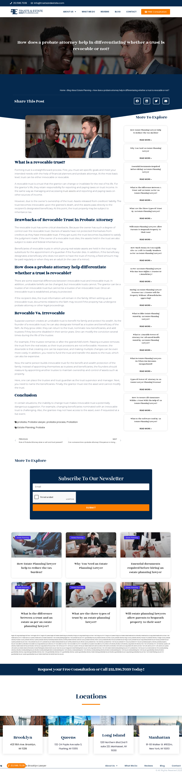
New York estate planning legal (58, 638)
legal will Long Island (16, 635)
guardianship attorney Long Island (20, 652)
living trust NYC (101, 635)
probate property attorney (149, 642)
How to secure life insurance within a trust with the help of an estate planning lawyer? (146, 400)
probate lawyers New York (23, 642)
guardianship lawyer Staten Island (36, 654)
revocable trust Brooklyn (22, 644)
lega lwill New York (28, 635)
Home (62, 90)
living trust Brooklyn (68, 635)
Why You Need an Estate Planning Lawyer (145, 150)
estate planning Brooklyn (46, 650)
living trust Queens (110, 635)
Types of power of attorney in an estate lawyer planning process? (145, 381)
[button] (137, 101)
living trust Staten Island (122, 635)
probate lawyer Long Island (139, 640)
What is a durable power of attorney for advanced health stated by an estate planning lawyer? (146, 338)
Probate (40, 427)
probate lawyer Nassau (153, 640)
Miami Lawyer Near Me (55, 648)
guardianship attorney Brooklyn (155, 650)
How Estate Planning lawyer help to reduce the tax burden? (145, 131)
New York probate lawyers (74, 638)
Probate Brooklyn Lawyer (32, 765)
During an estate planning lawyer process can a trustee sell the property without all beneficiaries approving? (146, 294)
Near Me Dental (50, 654)
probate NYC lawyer (124, 642)
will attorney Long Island (127, 644)
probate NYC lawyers (136, 642)
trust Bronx (106, 644)
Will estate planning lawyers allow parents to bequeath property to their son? (145, 229)
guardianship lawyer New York (140, 652)
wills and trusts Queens (162, 646)
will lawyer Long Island (41, 646)
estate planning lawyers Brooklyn (31, 650)
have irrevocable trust (46, 234)
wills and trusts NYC (150, 646)
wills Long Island (92, 648)
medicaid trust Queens (28, 638)
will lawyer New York (52, 646)
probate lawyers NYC (37, 642)
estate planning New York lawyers (137, 650)
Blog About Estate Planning (79, 90)
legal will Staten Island (57, 635)
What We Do (88, 11)
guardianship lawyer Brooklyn (106, 652)
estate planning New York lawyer (119, 650)
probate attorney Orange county (156, 638)
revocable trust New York (63, 644)
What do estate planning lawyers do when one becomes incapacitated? (145, 361)
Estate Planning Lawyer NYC (156, 652)
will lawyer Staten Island (84, 646)
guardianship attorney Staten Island (88, 652)
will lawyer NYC (63, 646)
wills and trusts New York (138, 646)
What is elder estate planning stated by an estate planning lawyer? (145, 316)
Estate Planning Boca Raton (41, 648)
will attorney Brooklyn (115, 644)
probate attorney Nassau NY (139, 638)
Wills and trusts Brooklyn (109, 646)
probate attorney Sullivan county (76, 640)
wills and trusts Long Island (124, 646)
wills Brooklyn (30, 648)
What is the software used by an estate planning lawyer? (146, 420)
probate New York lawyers (138, 648)
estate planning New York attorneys (82, 650)
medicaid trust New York (162, 635)
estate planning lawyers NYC (122, 648)
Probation (72, 422)
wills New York (101, 648)
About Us (68, 11)
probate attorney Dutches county (105, 638)
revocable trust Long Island (36, 644)
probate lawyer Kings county (124, 640)
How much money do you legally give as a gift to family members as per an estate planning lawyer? (146, 250)
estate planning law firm (29, 13)
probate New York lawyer (111, 642)
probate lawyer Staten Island (50, 642)
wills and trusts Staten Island (19, 648)
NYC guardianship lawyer (89, 638)
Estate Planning (26, 427)
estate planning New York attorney (62, 650)
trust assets (69, 191)
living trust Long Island (79, 635)
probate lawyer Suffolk (65, 642)
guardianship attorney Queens (70, 652)
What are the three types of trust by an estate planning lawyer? (146, 210)
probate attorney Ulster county (93, 640)
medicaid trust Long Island (149, 635)
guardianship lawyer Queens (19, 654)
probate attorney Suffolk (60, 640)
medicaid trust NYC (16, 638)
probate (22, 422)
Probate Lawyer (37, 422)
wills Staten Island (109, 648)
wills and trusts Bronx (97, 646)
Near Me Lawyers (59, 654)
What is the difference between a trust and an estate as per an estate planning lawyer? (145, 190)
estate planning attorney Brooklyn (101, 650)
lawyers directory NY (50, 644)
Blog (118, 11)
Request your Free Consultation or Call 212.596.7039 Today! (91, 669)
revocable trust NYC (75, 644)
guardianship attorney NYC (54, 652)
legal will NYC (37, 635)
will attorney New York (140, 644)
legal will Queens (45, 635)
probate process (56, 422)
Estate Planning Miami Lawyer (79, 648)
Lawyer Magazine (66, 648)
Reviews (105, 11)
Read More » (146, 140)
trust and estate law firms (152, 648)
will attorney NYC (151, 644)
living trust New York (91, 635)
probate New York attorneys (96, 642)
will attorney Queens (162, 644)
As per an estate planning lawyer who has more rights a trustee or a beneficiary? (146, 271)
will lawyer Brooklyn (28, 646)
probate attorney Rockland (46, 640)
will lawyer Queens (73, 646)
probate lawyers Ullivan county (80, 642)
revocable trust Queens (87, 644)
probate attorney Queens (32, 640)
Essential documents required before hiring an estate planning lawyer (146, 169)
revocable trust (98, 644)
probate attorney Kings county (123, 638)
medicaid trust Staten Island (42, 638)
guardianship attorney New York (38, 652)
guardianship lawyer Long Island (123, 652)
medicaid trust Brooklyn (135, 635)
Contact (131, 11)
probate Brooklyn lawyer (109, 640)
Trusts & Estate (31, 11)
